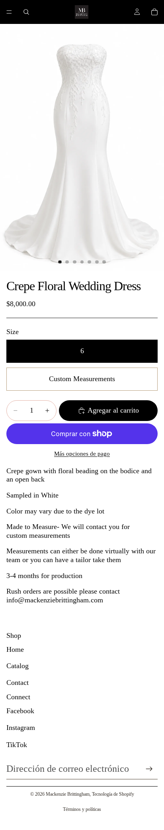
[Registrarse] (149, 769)
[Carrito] (154, 12)
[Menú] (9, 12)
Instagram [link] (20, 728)
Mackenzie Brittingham (68, 794)
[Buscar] (26, 12)
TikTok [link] (16, 745)
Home (15, 649)
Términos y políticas (82, 809)
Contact (17, 682)
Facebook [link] (20, 711)
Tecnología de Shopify (113, 794)
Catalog (17, 666)
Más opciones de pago (82, 453)
